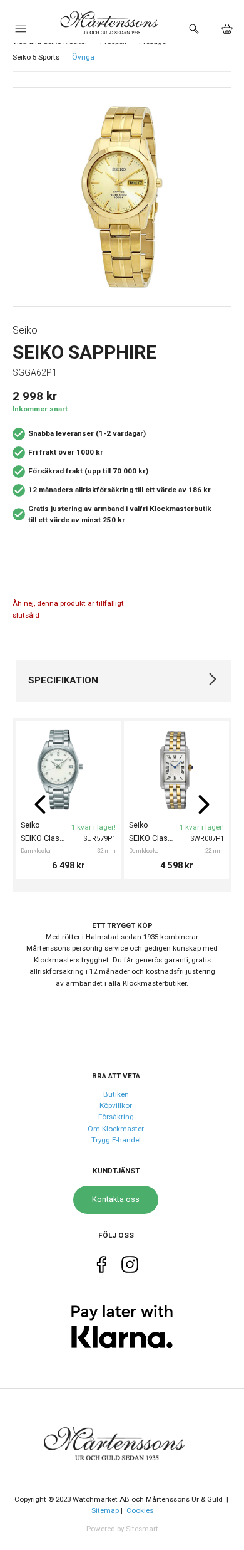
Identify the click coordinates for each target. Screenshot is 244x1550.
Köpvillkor (115, 1105)
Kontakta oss (116, 1199)
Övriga (83, 57)
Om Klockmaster (116, 1128)
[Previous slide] (40, 804)
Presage (152, 41)
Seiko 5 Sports (36, 57)
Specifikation (63, 680)
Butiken (116, 1094)
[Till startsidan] (122, 1436)
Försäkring (116, 1116)
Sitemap (105, 1510)
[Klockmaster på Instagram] (130, 1267)
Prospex (113, 41)
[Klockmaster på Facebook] (102, 1267)
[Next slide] (204, 804)
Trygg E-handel (116, 1140)
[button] (20, 32)
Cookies (139, 1510)
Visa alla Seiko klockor (50, 41)
